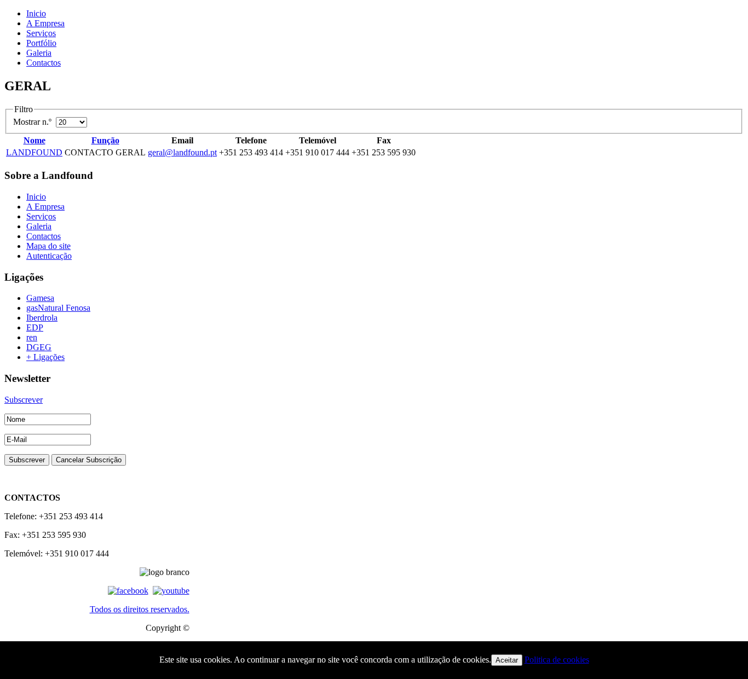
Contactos (43, 62)
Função (105, 140)
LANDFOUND (34, 152)
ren (31, 337)
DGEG (38, 347)
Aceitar (507, 660)
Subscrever (23, 399)
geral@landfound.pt (182, 152)
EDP (34, 327)
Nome (34, 140)
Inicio (36, 13)
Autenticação (49, 255)
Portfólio (41, 43)
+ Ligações (45, 357)
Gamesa (40, 298)
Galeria (38, 52)
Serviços (41, 33)
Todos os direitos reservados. (139, 609)
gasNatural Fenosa (58, 307)
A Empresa (45, 23)
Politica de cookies (557, 659)
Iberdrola (41, 317)
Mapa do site (48, 246)
